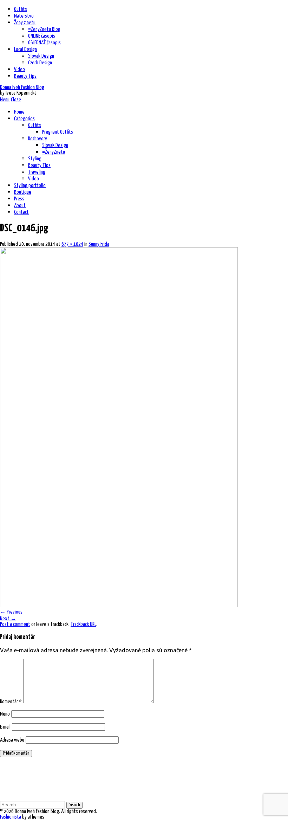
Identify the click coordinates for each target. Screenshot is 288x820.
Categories (24, 118)
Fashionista (10, 817)
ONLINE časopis (41, 36)
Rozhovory (37, 138)
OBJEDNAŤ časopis (44, 42)
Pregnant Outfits (57, 132)
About (20, 205)
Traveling (36, 172)
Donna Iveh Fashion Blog (22, 87)
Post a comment (15, 624)
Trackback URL (83, 624)
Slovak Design (41, 56)
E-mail (5, 727)
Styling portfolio (30, 185)
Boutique (22, 192)
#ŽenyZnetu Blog (44, 29)
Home (19, 112)
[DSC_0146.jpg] (119, 605)
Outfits (20, 9)
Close (16, 99)
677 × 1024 (72, 244)
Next (8, 618)
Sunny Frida (99, 244)
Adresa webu (12, 740)
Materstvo (24, 16)
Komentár (11, 701)
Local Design (25, 49)
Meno (5, 714)
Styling (34, 158)
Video (19, 69)
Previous (11, 612)
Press (19, 198)
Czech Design (40, 62)
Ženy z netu (24, 22)
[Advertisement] (128, 778)
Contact (21, 212)
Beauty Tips (25, 76)
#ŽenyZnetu (53, 152)
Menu (4, 99)
